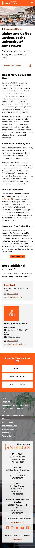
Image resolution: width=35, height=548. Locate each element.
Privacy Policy (17, 539)
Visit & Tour (17, 385)
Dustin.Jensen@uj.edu (16, 344)
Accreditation (7, 422)
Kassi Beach (9, 285)
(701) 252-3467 (17, 523)
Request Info (17, 376)
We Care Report (8, 429)
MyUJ (4, 412)
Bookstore (6, 433)
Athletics (5, 419)
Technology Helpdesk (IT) (13, 415)
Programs (6, 402)
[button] (31, 3)
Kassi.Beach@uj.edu (15, 297)
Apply (17, 368)
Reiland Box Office (10, 436)
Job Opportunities (9, 426)
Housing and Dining (13, 29)
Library (5, 398)
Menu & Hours (16, 256)
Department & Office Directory (15, 405)
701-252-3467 (12, 294)
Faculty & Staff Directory (12, 409)
